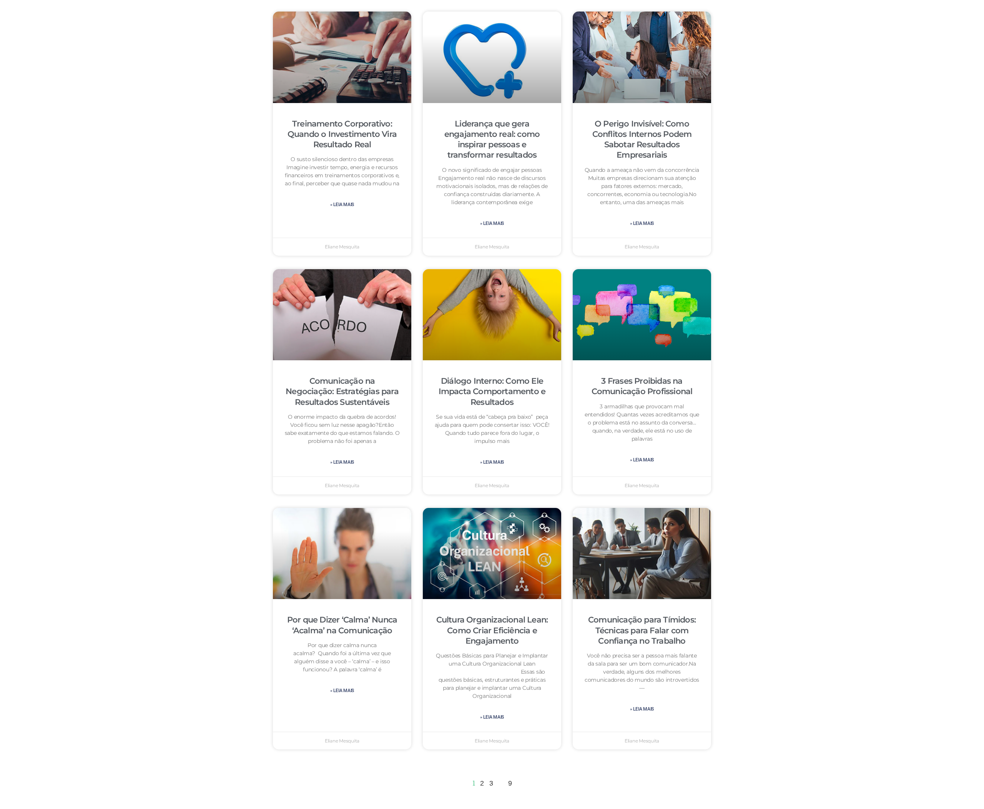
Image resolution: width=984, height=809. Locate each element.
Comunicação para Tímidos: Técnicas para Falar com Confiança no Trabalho (642, 630)
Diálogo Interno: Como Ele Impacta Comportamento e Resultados (492, 391)
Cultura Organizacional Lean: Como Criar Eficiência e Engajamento (492, 630)
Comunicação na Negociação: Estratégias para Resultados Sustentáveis (342, 391)
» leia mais (342, 204)
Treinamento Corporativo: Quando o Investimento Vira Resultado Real (342, 134)
